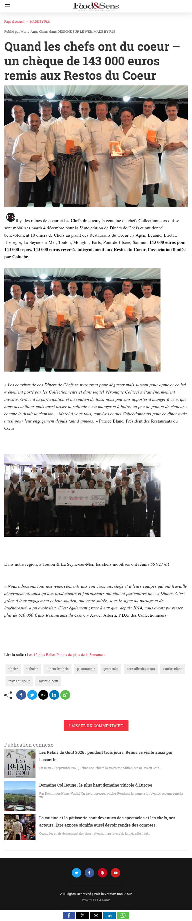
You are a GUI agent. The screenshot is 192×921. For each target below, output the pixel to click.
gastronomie (86, 669)
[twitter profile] (76, 873)
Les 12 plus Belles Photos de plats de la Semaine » (66, 654)
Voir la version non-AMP (113, 894)
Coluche (32, 669)
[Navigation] (6, 6)
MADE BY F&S (40, 21)
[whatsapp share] (65, 695)
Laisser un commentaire (96, 725)
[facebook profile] (89, 873)
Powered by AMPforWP (96, 900)
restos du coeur (19, 681)
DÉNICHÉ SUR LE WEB (75, 31)
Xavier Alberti (48, 681)
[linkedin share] (54, 695)
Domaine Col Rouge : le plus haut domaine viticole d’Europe (95, 785)
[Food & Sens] (96, 4)
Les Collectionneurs (141, 669)
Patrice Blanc (172, 669)
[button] (69, 915)
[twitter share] (32, 695)
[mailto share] (43, 695)
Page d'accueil (14, 21)
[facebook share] (21, 695)
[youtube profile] (115, 873)
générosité (111, 669)
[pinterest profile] (102, 873)
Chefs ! (13, 669)
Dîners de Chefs (57, 669)
